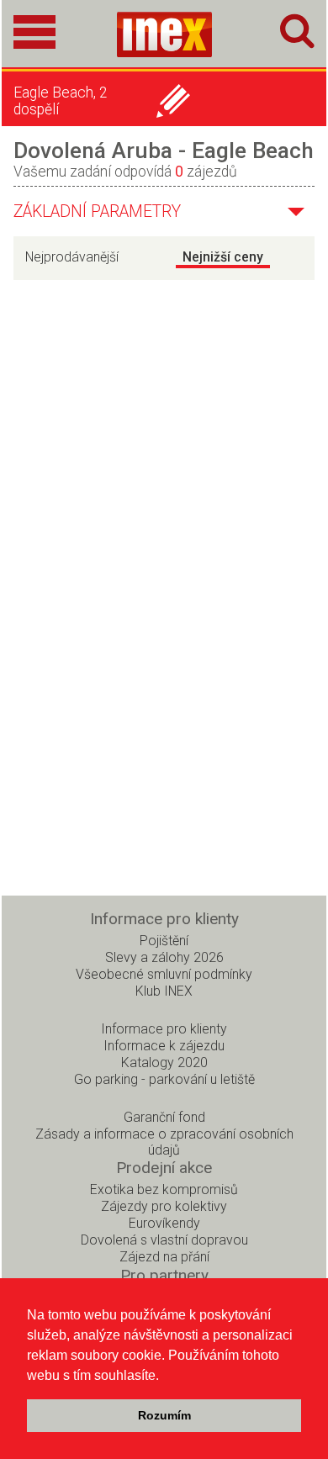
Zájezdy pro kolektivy (164, 1206)
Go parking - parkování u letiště (164, 1079)
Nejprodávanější (72, 257)
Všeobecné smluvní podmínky (164, 974)
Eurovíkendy (164, 1223)
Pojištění (164, 941)
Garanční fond (164, 1117)
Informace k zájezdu (164, 1046)
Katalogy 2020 (164, 1062)
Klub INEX (164, 991)
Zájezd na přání (164, 1257)
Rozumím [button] (164, 1415)
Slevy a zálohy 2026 (164, 957)
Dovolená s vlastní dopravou (164, 1240)
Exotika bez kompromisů (164, 1189)
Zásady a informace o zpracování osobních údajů (164, 1142)
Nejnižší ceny (223, 257)
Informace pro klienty (164, 1029)
